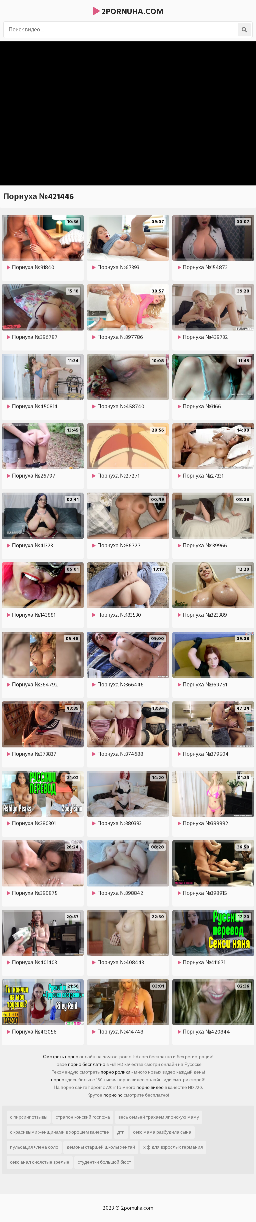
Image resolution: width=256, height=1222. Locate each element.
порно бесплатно (86, 1064)
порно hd (113, 1095)
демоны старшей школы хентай (101, 1147)
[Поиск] (244, 29)
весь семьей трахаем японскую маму (158, 1117)
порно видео (150, 1087)
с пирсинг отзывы (28, 1117)
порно (57, 1080)
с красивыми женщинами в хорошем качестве (59, 1132)
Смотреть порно (60, 1057)
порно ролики (115, 1072)
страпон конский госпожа (83, 1117)
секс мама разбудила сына (162, 1132)
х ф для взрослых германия (173, 1147)
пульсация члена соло (34, 1147)
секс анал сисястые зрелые (39, 1162)
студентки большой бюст (104, 1162)
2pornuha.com (132, 11)
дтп (121, 1132)
